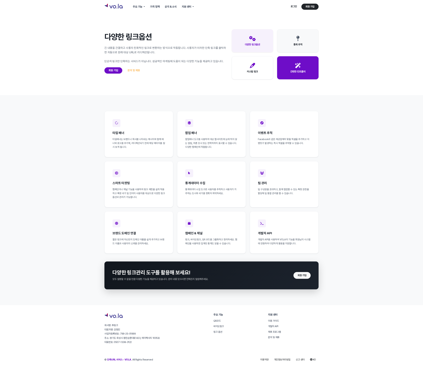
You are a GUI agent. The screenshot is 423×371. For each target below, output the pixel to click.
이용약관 (264, 359)
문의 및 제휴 (134, 70)
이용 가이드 (273, 320)
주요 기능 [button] (138, 6)
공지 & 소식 (171, 6)
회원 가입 (310, 6)
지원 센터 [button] (187, 6)
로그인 (294, 6)
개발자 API (273, 326)
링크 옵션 (217, 331)
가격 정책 (155, 6)
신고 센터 (300, 359)
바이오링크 (218, 326)
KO (314, 359)
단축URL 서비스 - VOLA (119, 359)
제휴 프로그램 (274, 331)
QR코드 (217, 320)
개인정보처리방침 (282, 359)
